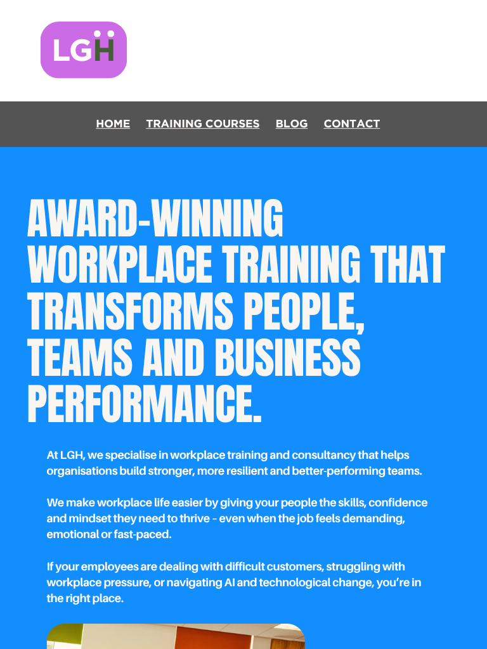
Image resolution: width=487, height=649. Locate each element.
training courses (202, 124)
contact (351, 124)
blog (292, 124)
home (113, 124)
